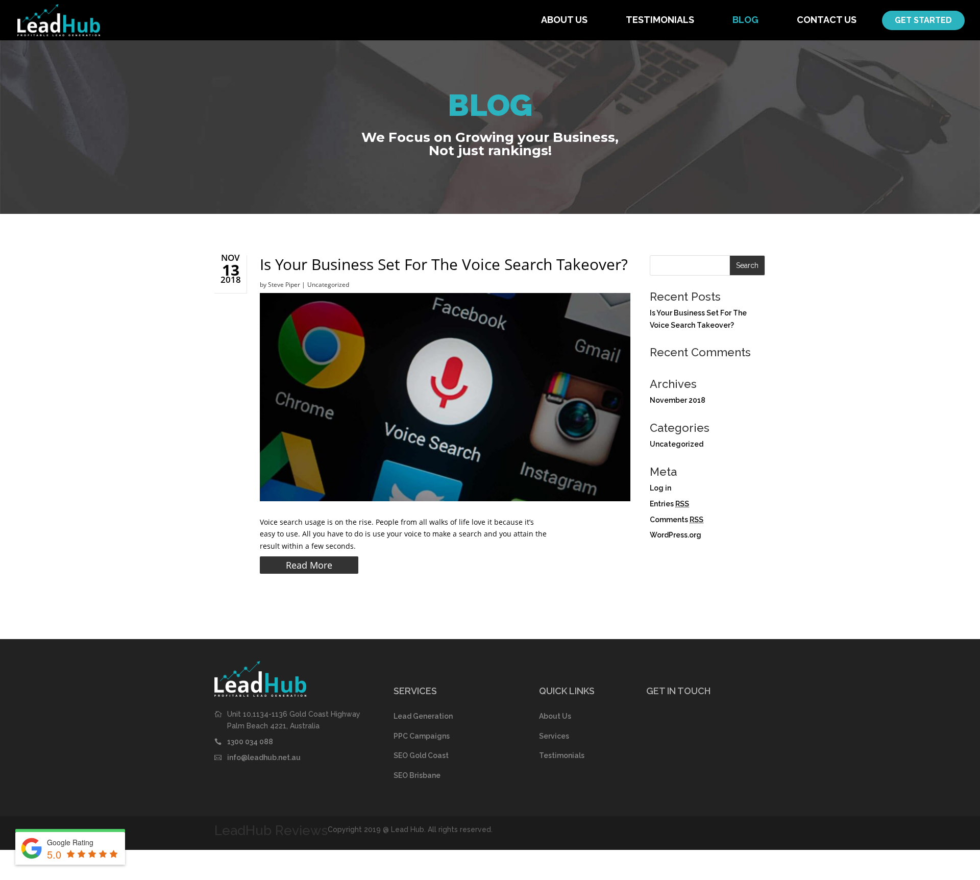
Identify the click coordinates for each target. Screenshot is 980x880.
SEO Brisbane (417, 775)
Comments (676, 520)
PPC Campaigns (422, 736)
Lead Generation (423, 716)
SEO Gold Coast (421, 755)
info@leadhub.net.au (264, 757)
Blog (745, 19)
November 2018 (677, 400)
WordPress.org (675, 535)
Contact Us (826, 19)
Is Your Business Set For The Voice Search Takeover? (444, 264)
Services (554, 736)
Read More (309, 565)
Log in (660, 488)
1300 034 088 (250, 742)
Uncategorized (328, 284)
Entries (669, 504)
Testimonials (660, 19)
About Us (564, 19)
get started (923, 20)
